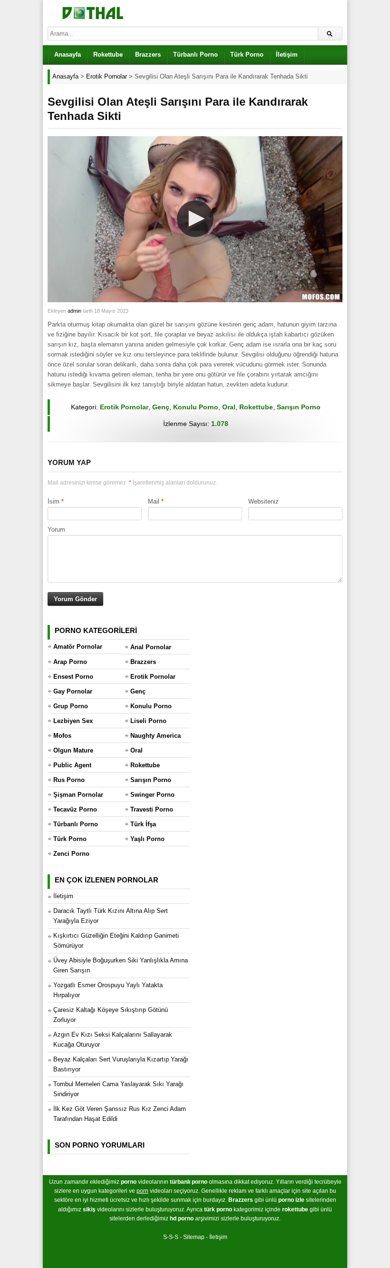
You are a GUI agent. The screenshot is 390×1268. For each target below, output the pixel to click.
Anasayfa (67, 54)
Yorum (56, 529)
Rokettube (108, 54)
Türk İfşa (143, 824)
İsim (53, 501)
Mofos (62, 735)
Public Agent (72, 765)
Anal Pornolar (150, 647)
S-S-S (170, 1237)
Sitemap (194, 1237)
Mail (153, 501)
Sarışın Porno (299, 407)
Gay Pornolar (72, 691)
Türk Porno (246, 54)
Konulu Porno (195, 407)
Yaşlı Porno (147, 838)
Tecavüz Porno (75, 809)
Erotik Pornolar (124, 407)
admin (74, 311)
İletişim (287, 54)
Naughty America (155, 735)
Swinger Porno (152, 794)
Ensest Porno (73, 676)
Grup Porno (70, 706)
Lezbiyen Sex (73, 720)
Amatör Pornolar (77, 646)
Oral (228, 407)
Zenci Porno (71, 853)
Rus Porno (69, 779)
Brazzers (148, 54)
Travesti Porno (151, 809)
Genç (160, 407)
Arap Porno (70, 661)
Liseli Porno (148, 720)
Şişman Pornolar (78, 794)
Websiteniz (263, 501)
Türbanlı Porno (195, 54)
